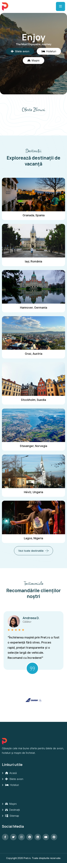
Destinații (14, 809)
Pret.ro (27, 858)
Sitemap (14, 815)
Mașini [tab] (35, 60)
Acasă (13, 773)
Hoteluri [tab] (51, 51)
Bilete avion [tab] (22, 51)
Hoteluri (14, 785)
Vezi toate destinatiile (31, 550)
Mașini (12, 803)
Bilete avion (16, 779)
